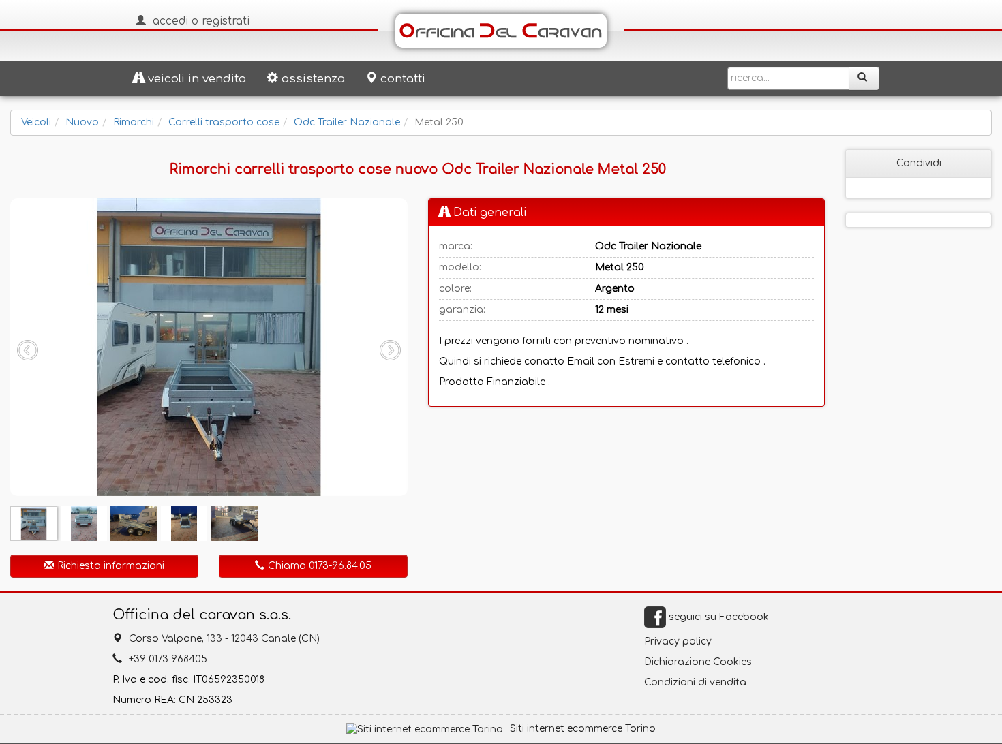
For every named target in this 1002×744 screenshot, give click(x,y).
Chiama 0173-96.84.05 (319, 566)
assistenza (313, 78)
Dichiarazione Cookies (698, 662)
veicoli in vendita (197, 78)
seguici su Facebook (717, 617)
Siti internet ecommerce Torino (583, 729)
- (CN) (224, 639)
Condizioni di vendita (695, 682)
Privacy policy (678, 641)
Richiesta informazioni (110, 566)
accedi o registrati (201, 21)
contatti (402, 78)
